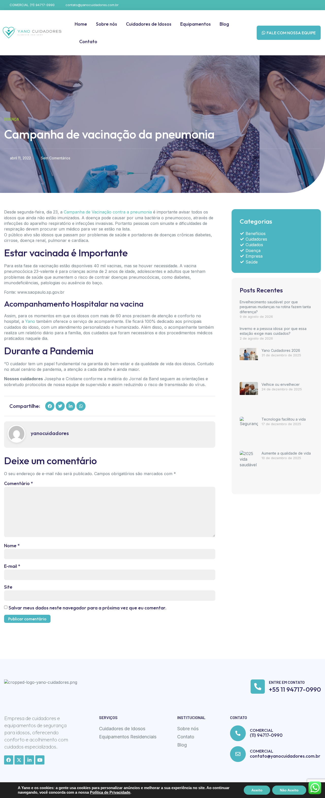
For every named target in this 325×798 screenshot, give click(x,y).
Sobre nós (106, 24)
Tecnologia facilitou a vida (284, 419)
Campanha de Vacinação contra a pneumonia (108, 211)
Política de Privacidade (110, 792)
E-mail (12, 566)
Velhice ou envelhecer (281, 384)
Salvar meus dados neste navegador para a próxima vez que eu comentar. (87, 608)
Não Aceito (289, 790)
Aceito (257, 790)
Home (81, 24)
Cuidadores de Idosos (148, 24)
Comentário (18, 483)
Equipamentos (195, 24)
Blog (224, 24)
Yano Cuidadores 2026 (281, 350)
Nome (12, 545)
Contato (88, 41)
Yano (30, 321)
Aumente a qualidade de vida (286, 453)
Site (8, 587)
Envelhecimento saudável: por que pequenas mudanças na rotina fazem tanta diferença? (275, 307)
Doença (11, 119)
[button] (49, 406)
